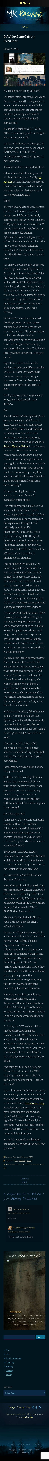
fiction (19, 1164)
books (14, 1164)
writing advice (34, 1164)
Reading (9, 1366)
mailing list (28, 1417)
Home (10, 1444)
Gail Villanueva (28, 1452)
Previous (24, 1178)
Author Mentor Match (16, 446)
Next (24, 1182)
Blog (16, 1161)
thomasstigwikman (24, 1227)
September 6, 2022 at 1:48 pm (19, 1213)
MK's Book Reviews (14, 1358)
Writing (29, 1161)
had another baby (34, 1103)
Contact (37, 1444)
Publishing (22, 1161)
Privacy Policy (23, 1444)
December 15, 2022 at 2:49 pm (19, 1232)
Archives (8, 1387)
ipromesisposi (21, 1208)
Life (7, 1354)
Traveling (9, 1370)
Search (40, 1337)
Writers (25, 1164)
